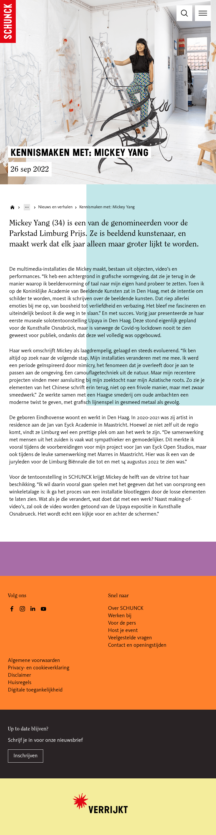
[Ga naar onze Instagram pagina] (22, 609)
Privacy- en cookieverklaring (38, 668)
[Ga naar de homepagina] (8, 21)
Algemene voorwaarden (34, 660)
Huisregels (19, 682)
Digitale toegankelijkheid (35, 690)
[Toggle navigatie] (203, 13)
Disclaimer (19, 675)
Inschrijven (25, 756)
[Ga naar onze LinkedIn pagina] (33, 609)
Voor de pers (122, 623)
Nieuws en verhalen (55, 207)
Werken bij (119, 616)
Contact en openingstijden (137, 645)
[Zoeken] (184, 13)
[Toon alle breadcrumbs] (27, 207)
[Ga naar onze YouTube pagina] (43, 609)
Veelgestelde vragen (130, 638)
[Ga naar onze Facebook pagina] (12, 609)
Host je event (123, 630)
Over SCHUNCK (125, 608)
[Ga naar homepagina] (12, 207)
